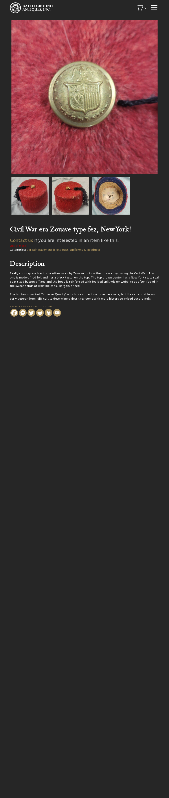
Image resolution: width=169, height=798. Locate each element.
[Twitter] (31, 313)
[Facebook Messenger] (23, 313)
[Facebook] (14, 313)
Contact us (21, 241)
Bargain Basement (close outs (47, 249)
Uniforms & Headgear (85, 249)
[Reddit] (40, 313)
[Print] (48, 313)
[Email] (57, 313)
